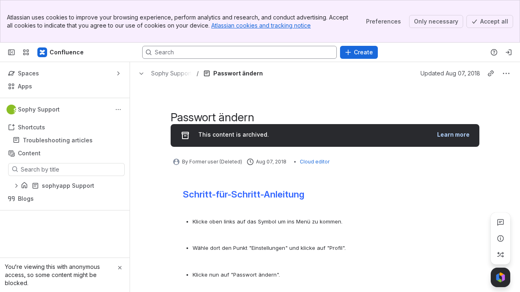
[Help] (494, 52)
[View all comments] (500, 222)
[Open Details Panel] (500, 238)
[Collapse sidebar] (11, 52)
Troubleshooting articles (58, 140)
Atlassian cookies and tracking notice (261, 25)
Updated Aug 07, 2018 (450, 73)
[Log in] (508, 52)
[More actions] (118, 109)
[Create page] (500, 254)
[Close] (120, 268)
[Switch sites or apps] (26, 52)
